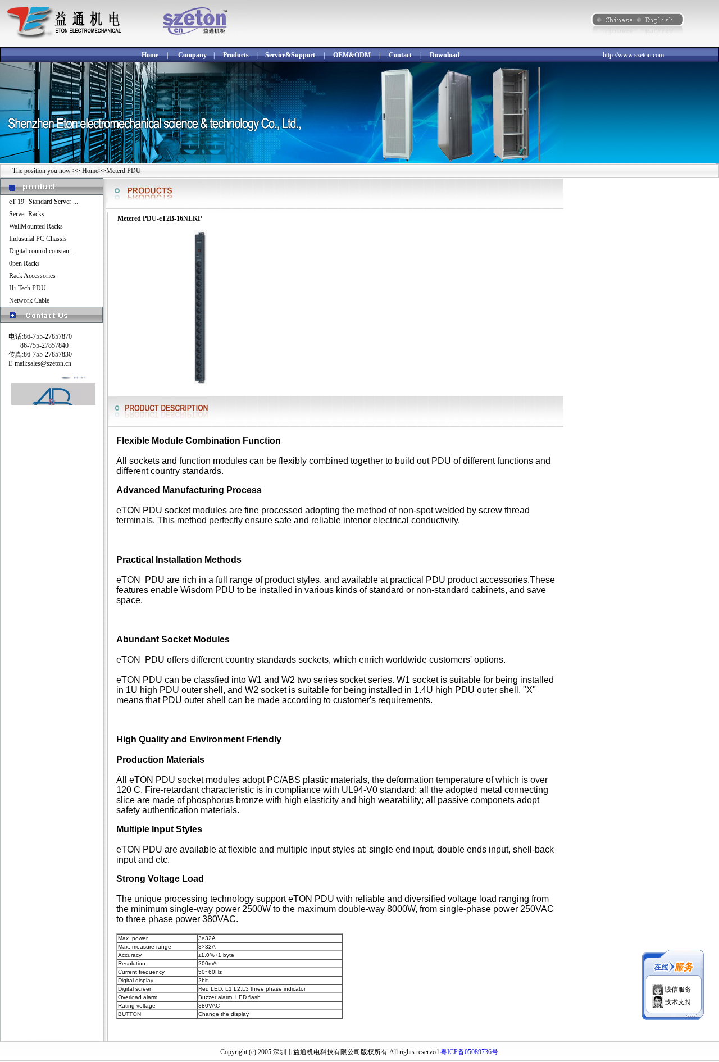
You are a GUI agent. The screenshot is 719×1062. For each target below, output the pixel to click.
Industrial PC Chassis (38, 239)
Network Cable (29, 300)
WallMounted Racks (36, 226)
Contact (400, 55)
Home (150, 55)
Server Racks (26, 214)
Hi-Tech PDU (27, 288)
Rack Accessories (32, 276)
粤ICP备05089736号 (469, 1052)
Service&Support (290, 55)
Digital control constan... (41, 251)
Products (236, 55)
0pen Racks (24, 263)
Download (444, 55)
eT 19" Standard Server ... (43, 202)
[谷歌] (53, 376)
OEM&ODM (352, 55)
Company (192, 55)
